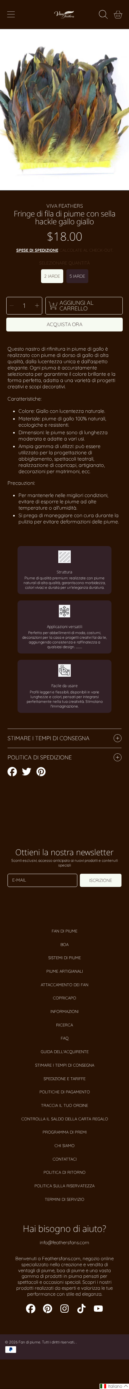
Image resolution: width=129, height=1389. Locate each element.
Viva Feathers (64, 206)
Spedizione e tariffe (64, 1078)
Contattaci (65, 1159)
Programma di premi (65, 1132)
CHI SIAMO (64, 1145)
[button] (11, 14)
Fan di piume (64, 930)
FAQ (65, 1038)
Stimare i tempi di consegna (64, 1065)
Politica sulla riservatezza (64, 1185)
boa (64, 944)
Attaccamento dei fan (64, 984)
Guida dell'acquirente (65, 1051)
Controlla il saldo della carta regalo (64, 1118)
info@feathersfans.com (64, 1242)
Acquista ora (64, 324)
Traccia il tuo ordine (64, 1105)
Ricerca (64, 1024)
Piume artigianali (64, 971)
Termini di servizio (64, 1199)
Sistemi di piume (64, 957)
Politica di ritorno (64, 1172)
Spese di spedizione (37, 250)
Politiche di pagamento (64, 1091)
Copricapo (64, 997)
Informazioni (64, 1011)
